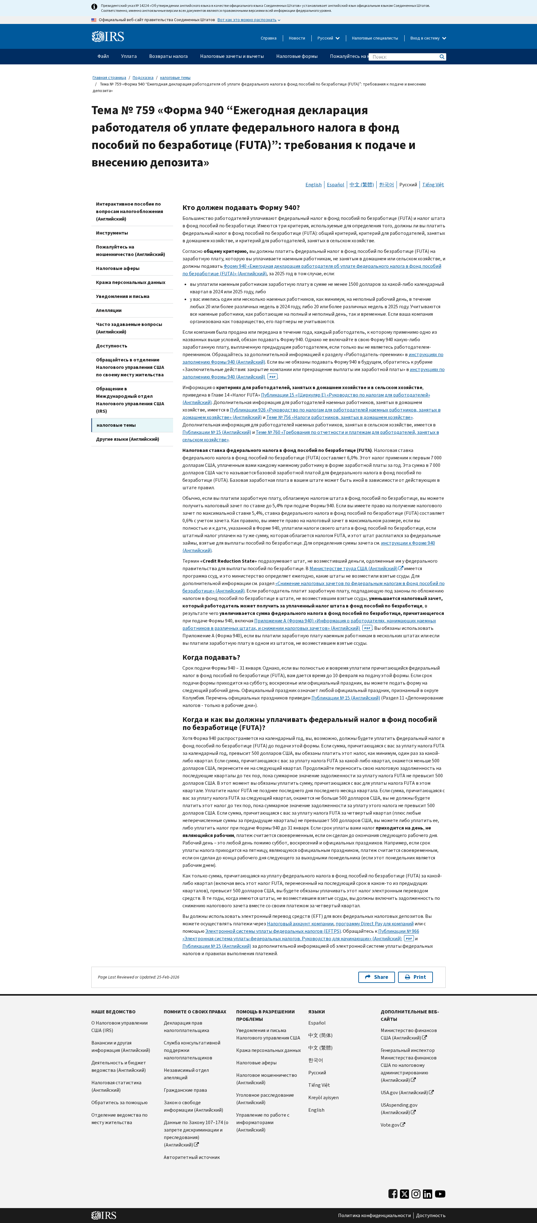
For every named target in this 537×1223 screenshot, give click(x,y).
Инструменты (112, 233)
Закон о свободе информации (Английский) (193, 1106)
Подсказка (143, 78)
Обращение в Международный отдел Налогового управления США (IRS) (130, 399)
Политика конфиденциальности (374, 1215)
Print (420, 977)
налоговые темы (175, 78)
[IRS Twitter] (404, 1193)
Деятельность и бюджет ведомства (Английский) (118, 1066)
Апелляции (109, 310)
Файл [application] (103, 56)
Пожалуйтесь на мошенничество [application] (366, 56)
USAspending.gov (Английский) (399, 1109)
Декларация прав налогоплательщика (186, 1027)
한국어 (386, 184)
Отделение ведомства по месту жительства (119, 1119)
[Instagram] (415, 1193)
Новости (297, 38)
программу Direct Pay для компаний (375, 923)
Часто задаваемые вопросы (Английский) (129, 328)
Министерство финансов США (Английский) (409, 1034)
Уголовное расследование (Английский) (265, 1099)
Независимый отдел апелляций (186, 1074)
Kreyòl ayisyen (323, 1097)
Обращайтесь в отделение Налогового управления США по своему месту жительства (130, 367)
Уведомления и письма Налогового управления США (268, 1034)
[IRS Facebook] (392, 1193)
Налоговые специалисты (375, 38)
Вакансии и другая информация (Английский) (120, 1046)
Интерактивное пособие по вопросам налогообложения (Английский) (129, 211)
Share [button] (381, 977)
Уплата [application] (129, 56)
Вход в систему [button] (426, 38)
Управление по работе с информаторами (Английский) (262, 1122)
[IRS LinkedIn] (427, 1193)
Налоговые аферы (118, 268)
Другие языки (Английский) (127, 439)
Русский (326, 38)
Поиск (442, 57)
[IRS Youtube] (440, 1193)
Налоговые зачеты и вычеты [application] (232, 56)
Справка (269, 38)
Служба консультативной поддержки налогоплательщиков (192, 1050)
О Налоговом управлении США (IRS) (119, 1027)
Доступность (111, 345)
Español (335, 184)
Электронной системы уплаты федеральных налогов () (273, 931)
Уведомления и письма (122, 296)
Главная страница (109, 78)
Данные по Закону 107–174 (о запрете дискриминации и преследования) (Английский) (196, 1133)
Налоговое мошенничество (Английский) (266, 1079)
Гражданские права (185, 1090)
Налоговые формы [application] (297, 56)
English (313, 184)
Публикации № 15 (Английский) (216, 432)
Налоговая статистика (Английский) (116, 1086)
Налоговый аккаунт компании (300, 923)
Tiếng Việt (433, 184)
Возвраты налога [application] (168, 56)
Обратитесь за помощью (119, 1102)
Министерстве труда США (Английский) (353, 568)
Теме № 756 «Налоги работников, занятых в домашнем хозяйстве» (339, 417)
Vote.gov (390, 1125)
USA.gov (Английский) (404, 1092)
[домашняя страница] (108, 34)
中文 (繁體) (362, 184)
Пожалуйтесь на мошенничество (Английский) (130, 251)
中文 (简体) (320, 1035)
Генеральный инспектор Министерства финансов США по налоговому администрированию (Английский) (409, 1065)
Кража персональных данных (130, 282)
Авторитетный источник (192, 1157)
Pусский (317, 1072)
